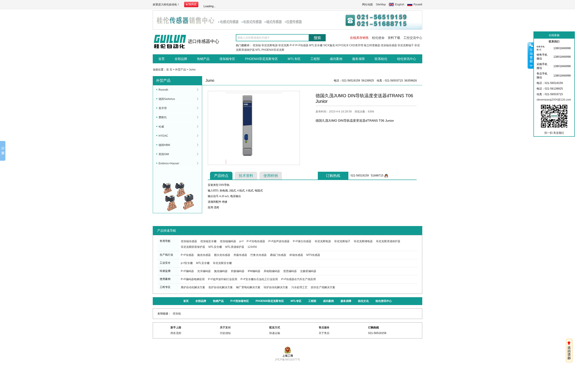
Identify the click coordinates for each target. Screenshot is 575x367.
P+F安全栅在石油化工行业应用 (259, 279)
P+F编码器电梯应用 (193, 279)
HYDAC (163, 135)
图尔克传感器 (222, 255)
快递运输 (274, 333)
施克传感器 (204, 255)
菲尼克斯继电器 (363, 241)
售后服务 (324, 327)
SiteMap (381, 4)
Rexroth (163, 89)
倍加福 (257, 45)
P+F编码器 (187, 271)
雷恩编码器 (290, 271)
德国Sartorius (167, 99)
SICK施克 (329, 45)
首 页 (169, 69)
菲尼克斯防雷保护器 (193, 246)
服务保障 (358, 59)
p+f (241, 241)
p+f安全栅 (187, 263)
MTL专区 (294, 59)
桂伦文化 (363, 301)
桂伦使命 (378, 38)
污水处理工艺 (299, 287)
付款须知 (225, 333)
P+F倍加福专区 (239, 301)
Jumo (192, 69)
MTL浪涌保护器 (234, 246)
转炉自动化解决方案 (276, 287)
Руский (418, 4)
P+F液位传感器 (302, 241)
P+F (292, 45)
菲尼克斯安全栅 (222, 263)
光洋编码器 (204, 271)
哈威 (161, 126)
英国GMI (164, 154)
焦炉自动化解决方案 (220, 287)
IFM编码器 (254, 271)
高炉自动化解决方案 (193, 287)
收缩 (531, 55)
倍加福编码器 (228, 241)
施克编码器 (221, 271)
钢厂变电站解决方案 (248, 287)
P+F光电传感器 (256, 241)
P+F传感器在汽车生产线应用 (298, 279)
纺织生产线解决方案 (323, 287)
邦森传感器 (240, 255)
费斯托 (163, 117)
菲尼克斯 (283, 45)
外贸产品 (180, 69)
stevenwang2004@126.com (554, 99)
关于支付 (225, 327)
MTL (258, 49)
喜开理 (163, 108)
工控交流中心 (412, 38)
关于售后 (324, 333)
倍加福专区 (227, 59)
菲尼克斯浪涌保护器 (388, 241)
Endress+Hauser (169, 163)
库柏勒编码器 (272, 271)
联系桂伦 (381, 59)
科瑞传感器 (296, 255)
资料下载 (394, 38)
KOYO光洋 (342, 45)
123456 (252, 246)
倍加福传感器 (389, 45)
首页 (161, 59)
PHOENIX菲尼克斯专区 (261, 59)
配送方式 (274, 327)
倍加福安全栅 (208, 241)
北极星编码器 (308, 271)
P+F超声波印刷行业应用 (222, 279)
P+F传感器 (301, 45)
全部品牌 (181, 59)
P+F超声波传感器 (279, 241)
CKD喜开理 (356, 45)
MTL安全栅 (316, 45)
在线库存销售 (359, 38)
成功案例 (336, 59)
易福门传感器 (278, 255)
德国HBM (164, 145)
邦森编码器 (237, 271)
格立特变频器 (372, 45)
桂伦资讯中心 (406, 59)
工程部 (315, 59)
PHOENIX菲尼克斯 (272, 49)
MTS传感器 (313, 255)
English (399, 4)
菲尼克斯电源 (269, 45)
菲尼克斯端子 (406, 45)
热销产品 (203, 59)
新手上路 (175, 327)
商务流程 (175, 333)
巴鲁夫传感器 (258, 255)
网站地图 (367, 4)
